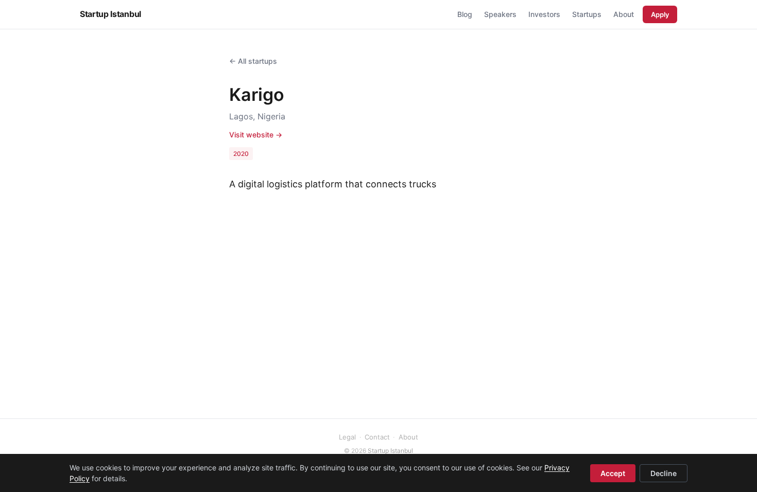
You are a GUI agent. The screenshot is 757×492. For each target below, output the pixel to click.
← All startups (253, 61)
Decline (663, 473)
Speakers (500, 14)
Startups (586, 14)
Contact (377, 437)
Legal (347, 437)
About (623, 14)
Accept (612, 473)
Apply (660, 14)
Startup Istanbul (110, 14)
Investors (544, 14)
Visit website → (255, 134)
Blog (464, 14)
